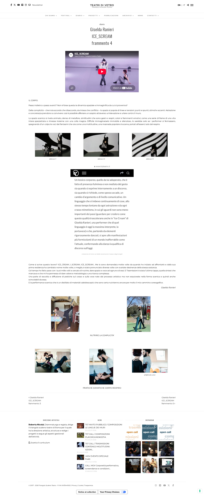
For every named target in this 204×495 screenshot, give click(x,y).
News (140, 15)
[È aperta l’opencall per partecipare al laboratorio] (149, 432)
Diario (79, 15)
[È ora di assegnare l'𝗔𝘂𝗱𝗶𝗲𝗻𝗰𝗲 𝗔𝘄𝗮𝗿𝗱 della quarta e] (149, 448)
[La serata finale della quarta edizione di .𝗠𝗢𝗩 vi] (166, 448)
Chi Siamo (50, 15)
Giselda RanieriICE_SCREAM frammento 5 (169, 400)
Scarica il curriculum (40, 443)
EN (179, 5)
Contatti (152, 15)
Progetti (93, 15)
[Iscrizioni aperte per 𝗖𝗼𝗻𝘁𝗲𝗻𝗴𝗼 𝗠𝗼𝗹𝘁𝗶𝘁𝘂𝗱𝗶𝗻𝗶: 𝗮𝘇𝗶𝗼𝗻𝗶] (133, 432)
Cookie (80, 485)
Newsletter (37, 5)
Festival (65, 15)
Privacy (74, 485)
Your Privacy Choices (109, 492)
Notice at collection (87, 492)
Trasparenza (88, 485)
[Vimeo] (22, 5)
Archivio (127, 15)
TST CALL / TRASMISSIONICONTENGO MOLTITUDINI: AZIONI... (97, 447)
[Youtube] (18, 5)
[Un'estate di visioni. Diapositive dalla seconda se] (133, 465)
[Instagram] (26, 5)
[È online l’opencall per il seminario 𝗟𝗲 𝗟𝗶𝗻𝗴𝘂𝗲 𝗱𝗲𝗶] (166, 432)
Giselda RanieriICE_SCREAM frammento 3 (36, 400)
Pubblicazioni (111, 15)
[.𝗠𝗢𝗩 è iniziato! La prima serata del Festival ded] (166, 465)
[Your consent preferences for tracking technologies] (200, 491)
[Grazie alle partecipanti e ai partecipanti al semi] (149, 465)
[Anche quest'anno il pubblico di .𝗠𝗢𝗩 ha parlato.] (133, 448)
